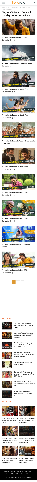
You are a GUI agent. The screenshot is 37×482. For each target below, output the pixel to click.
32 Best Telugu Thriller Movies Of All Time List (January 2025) (10, 440)
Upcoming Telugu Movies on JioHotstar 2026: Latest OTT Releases (23, 335)
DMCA (13, 471)
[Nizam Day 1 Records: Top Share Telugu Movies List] (10, 451)
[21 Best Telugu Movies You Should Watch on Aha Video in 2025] (7, 394)
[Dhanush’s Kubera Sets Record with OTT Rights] (7, 364)
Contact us (20, 471)
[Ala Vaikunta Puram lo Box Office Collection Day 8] (18, 104)
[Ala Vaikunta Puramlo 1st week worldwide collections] (18, 130)
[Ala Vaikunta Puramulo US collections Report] (18, 234)
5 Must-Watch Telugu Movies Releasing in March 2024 (26, 460)
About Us (6, 471)
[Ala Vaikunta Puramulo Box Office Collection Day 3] (18, 260)
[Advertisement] (18, 300)
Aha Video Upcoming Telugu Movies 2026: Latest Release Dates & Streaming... (23, 345)
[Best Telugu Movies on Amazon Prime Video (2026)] (10, 411)
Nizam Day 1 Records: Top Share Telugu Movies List (9, 460)
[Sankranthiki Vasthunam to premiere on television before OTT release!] (7, 374)
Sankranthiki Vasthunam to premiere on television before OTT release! (24, 374)
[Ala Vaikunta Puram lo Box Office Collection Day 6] (18, 156)
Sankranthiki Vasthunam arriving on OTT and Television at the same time (24, 354)
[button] (3, 2)
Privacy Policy (10, 474)
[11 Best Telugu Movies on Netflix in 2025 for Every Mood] (27, 411)
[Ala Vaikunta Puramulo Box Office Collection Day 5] (18, 182)
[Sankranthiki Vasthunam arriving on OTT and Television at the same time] (7, 355)
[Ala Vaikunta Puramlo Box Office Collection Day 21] (18, 27)
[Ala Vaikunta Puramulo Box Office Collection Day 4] (18, 208)
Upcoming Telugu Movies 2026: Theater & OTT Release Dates (23, 325)
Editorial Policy (20, 474)
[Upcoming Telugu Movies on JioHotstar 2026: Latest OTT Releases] (7, 335)
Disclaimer (28, 471)
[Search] (34, 2)
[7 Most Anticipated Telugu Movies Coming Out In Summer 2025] (7, 384)
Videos (29, 474)
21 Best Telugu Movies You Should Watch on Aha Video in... (23, 393)
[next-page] (22, 282)
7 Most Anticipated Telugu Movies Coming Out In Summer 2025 (24, 384)
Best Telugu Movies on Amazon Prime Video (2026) (10, 420)
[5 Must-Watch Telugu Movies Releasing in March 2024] (27, 451)
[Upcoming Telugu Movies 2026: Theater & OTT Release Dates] (7, 325)
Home (3, 7)
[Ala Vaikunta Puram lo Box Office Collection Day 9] (18, 79)
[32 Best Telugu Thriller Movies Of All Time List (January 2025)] (10, 431)
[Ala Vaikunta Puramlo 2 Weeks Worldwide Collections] (18, 53)
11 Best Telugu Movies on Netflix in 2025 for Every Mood (27, 420)
